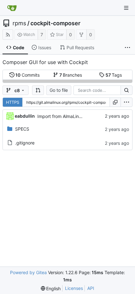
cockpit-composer (55, 23)
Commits (27, 75)
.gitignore (25, 142)
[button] (38, 90)
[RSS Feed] (8, 34)
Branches (70, 75)
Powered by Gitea (28, 272)
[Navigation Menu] (126, 8)
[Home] (12, 8)
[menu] (126, 102)
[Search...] (126, 90)
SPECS (22, 129)
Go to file (59, 90)
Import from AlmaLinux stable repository (78, 116)
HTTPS (12, 102)
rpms (19, 23)
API (90, 288)
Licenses (74, 288)
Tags (113, 75)
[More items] (127, 47)
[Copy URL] (115, 102)
